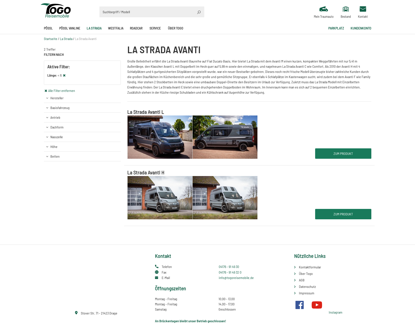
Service (155, 28)
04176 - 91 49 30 (229, 266)
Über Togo (175, 28)
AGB (302, 280)
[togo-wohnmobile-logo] (56, 10)
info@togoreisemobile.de (236, 278)
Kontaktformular (310, 267)
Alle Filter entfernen (61, 90)
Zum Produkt (343, 153)
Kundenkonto (361, 28)
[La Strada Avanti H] (192, 197)
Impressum (306, 293)
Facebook (299, 305)
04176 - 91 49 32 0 (230, 272)
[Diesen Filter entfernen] (64, 75)
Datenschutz (307, 286)
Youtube (316, 305)
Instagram (335, 312)
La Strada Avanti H (145, 172)
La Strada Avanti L (145, 112)
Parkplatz (336, 28)
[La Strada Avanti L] (192, 137)
